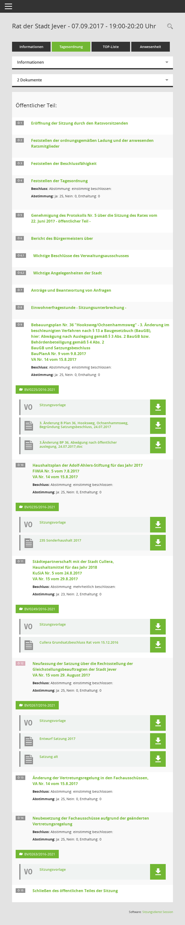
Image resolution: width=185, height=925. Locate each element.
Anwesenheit (150, 46)
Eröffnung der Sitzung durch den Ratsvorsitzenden (79, 123)
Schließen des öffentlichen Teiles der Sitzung (75, 890)
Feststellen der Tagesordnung (59, 180)
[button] (158, 407)
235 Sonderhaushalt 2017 (60, 540)
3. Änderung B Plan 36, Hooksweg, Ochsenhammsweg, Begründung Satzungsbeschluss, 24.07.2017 (84, 425)
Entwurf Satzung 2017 (57, 739)
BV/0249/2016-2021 (39, 609)
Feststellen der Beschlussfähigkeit (64, 163)
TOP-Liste (111, 46)
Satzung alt (49, 757)
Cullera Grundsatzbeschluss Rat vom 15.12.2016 (79, 643)
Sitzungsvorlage (53, 405)
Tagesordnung (71, 46)
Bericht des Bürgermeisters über (62, 238)
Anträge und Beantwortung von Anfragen (71, 290)
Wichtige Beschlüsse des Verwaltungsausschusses (81, 255)
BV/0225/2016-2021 (39, 389)
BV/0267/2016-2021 (39, 705)
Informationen (31, 46)
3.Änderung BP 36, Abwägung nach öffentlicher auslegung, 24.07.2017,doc (78, 445)
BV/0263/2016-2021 (39, 854)
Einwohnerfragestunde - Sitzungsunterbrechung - (78, 307)
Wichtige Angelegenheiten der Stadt (67, 273)
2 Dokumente (29, 80)
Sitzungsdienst (157, 912)
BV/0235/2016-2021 (39, 507)
